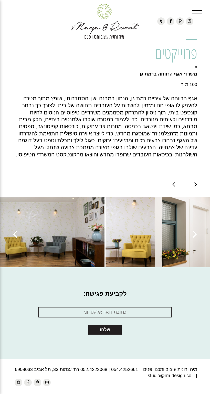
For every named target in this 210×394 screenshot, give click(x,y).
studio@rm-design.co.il (171, 375)
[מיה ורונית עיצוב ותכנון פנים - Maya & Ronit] (105, 21)
